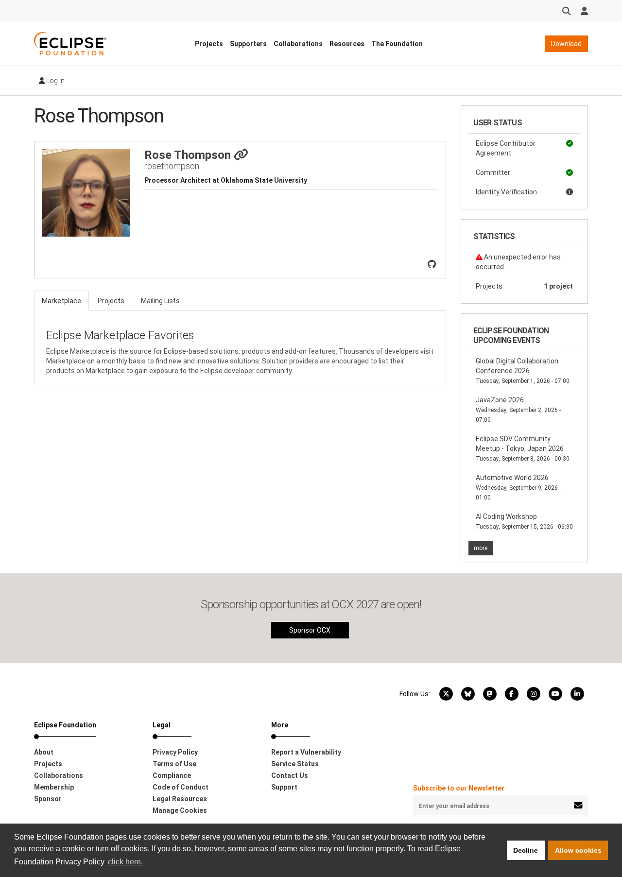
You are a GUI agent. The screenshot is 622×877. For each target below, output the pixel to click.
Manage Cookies (180, 810)
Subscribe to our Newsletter (458, 788)
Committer (493, 172)
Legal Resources (180, 799)
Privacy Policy (175, 752)
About (43, 752)
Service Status (295, 764)
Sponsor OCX (309, 630)
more (480, 548)
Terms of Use (174, 764)
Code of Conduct (180, 787)
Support (284, 787)
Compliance (172, 775)
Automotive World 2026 (518, 487)
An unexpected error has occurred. (518, 262)
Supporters (248, 44)
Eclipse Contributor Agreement (506, 148)
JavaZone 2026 (518, 409)
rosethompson (171, 166)
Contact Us (289, 775)
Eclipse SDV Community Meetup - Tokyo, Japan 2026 (523, 448)
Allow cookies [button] (578, 850)
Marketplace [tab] (61, 301)
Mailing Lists (160, 301)
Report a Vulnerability (306, 752)
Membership (54, 787)
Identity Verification (506, 192)
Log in (55, 81)
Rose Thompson (189, 155)
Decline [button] (525, 850)
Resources (346, 44)
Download (566, 44)
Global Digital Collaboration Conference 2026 (523, 370)
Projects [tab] (111, 301)
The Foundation (397, 44)
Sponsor (48, 799)
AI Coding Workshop (524, 521)
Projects (209, 44)
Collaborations (298, 44)
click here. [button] (125, 862)
